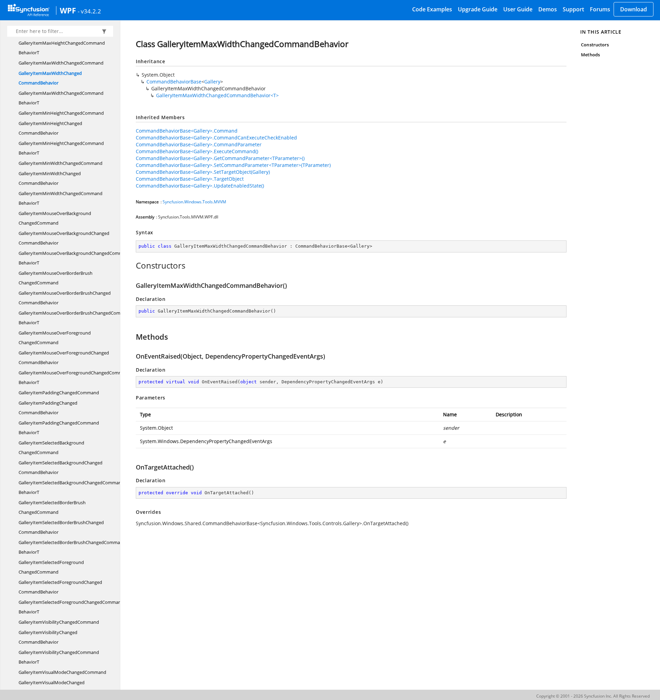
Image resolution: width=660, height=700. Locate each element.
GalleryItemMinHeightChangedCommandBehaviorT (61, 148)
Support (573, 9)
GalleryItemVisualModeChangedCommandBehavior (52, 687)
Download (633, 9)
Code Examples (432, 9)
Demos (547, 9)
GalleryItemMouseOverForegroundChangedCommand (55, 338)
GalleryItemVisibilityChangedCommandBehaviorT (59, 657)
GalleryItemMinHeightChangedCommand (61, 113)
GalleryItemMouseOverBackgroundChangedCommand (55, 218)
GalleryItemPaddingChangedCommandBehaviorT (59, 428)
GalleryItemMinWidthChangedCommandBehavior (50, 178)
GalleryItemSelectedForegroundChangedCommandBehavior (60, 587)
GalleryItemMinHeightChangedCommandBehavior (50, 128)
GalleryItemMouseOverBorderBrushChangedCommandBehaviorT (75, 318)
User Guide (517, 9)
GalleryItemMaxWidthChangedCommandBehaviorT (61, 98)
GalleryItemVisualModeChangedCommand (62, 672)
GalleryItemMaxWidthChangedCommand (61, 63)
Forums (600, 9)
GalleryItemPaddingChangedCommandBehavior (48, 408)
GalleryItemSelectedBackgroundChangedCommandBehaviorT (71, 487)
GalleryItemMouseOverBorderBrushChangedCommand (55, 278)
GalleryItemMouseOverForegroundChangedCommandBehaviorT (75, 377)
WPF (68, 10)
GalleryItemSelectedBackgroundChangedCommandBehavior (60, 467)
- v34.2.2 (89, 11)
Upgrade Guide (477, 9)
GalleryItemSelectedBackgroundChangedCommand (51, 447)
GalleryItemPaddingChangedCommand (59, 392)
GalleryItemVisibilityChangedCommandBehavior (48, 637)
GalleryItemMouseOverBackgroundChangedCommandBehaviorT (75, 258)
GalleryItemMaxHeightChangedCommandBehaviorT (62, 48)
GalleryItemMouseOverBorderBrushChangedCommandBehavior (65, 298)
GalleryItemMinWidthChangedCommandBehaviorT (60, 198)
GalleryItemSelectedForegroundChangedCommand (51, 567)
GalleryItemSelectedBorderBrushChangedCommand (52, 507)
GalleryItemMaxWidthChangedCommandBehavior (50, 78)
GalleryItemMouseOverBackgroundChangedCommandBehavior (64, 238)
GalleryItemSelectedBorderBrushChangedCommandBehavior (61, 527)
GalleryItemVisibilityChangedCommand (59, 622)
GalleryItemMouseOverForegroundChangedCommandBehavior (64, 357)
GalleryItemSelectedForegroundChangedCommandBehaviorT (71, 607)
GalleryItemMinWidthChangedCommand (60, 163)
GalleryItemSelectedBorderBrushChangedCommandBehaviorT (72, 547)
